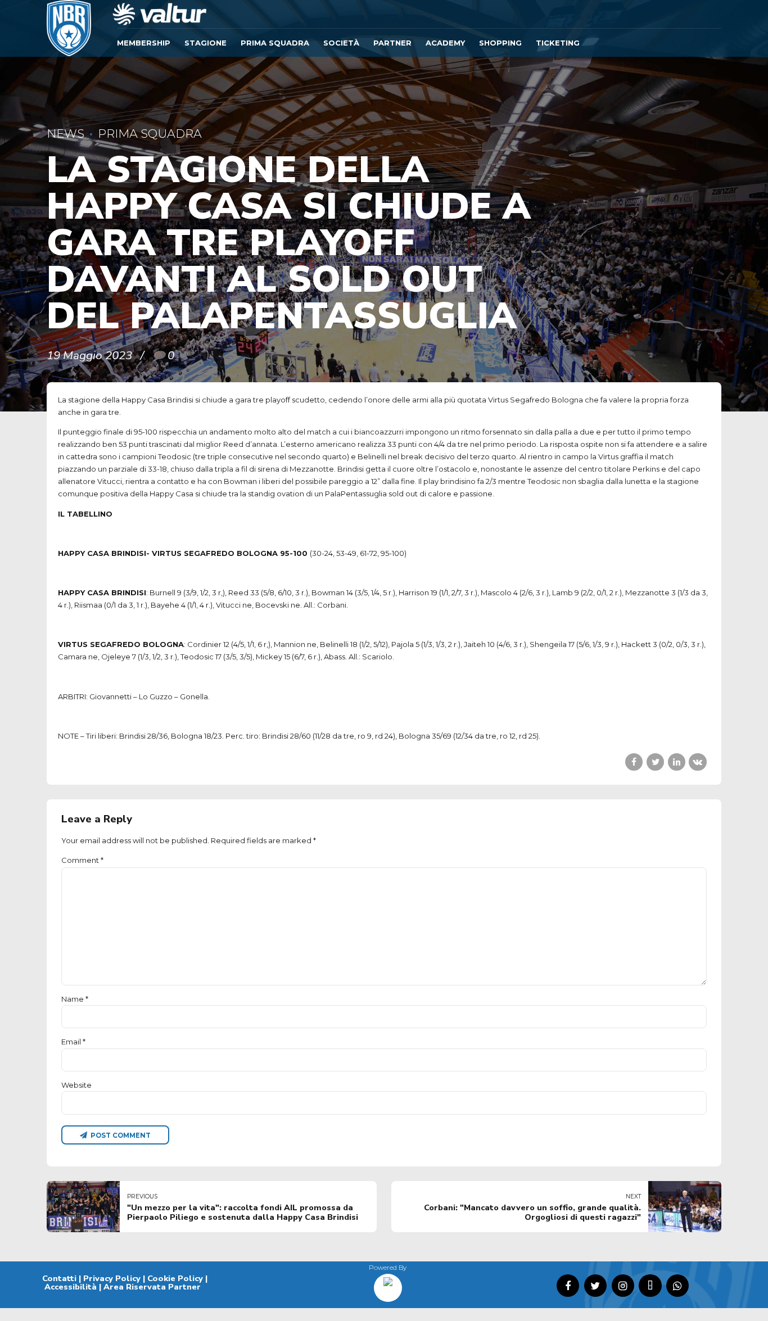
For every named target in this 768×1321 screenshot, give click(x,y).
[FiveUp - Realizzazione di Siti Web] (387, 1284)
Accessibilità (70, 1286)
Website (76, 1084)
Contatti (59, 1278)
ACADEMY (445, 42)
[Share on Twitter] (655, 762)
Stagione (205, 42)
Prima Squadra (275, 42)
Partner (392, 42)
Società (341, 42)
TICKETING (558, 42)
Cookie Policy (175, 1278)
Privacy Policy (112, 1278)
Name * (74, 998)
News (65, 133)
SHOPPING (500, 42)
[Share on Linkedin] (676, 762)
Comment (82, 860)
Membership (143, 42)
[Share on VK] (697, 762)
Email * (73, 1041)
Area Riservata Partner (152, 1286)
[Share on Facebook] (634, 762)
